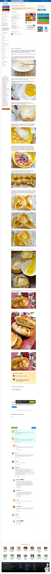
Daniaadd (29, 22)
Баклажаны (6, 77)
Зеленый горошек (4, 82)
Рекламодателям (21, 567)
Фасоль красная (4, 104)
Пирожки (16, 3)
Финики (3, 105)
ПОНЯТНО (32, 401)
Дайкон (8, 80)
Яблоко (5, 106)
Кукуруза (8, 89)
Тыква (6, 102)
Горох (5, 79)
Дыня (2, 81)
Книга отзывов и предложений (6, 3)
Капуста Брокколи (4, 84)
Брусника (3, 78)
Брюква (5, 78)
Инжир (7, 82)
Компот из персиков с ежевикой (25, 559)
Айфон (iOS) (7, 29)
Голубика (3, 79)
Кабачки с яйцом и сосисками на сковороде (18, 559)
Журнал (4, 9)
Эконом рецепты (5, 23)
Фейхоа (7, 104)
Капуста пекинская (4, 87)
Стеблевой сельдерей (4, 100)
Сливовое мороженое (25, 550)
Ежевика (5, 81)
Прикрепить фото (14, 427)
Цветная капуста (6, 105)
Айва (2, 77)
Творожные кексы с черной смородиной (46, 559)
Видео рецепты (5, 25)
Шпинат (3, 106)
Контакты (20, 566)
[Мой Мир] (45, 10)
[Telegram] (43, 10)
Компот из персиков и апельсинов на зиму (39, 551)
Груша (6, 80)
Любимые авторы (6, 8)
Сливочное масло (14, 17)
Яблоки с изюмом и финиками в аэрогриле (12, 551)
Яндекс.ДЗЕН (34, 565)
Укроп (7, 102)
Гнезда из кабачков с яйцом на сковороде (32, 559)
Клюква (6, 89)
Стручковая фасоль (4, 101)
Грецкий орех (3, 80)
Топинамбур (3, 102)
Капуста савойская (4, 88)
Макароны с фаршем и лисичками (5, 559)
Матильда (17, 467)
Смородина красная (4, 99)
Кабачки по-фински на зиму (19, 550)
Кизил (4, 89)
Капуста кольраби (4, 86)
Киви (2, 89)
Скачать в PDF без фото (42, 21)
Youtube (34, 567)
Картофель (8, 88)
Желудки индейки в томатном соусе (39, 558)
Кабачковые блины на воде (32, 550)
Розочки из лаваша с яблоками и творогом (12, 559)
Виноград (8, 78)
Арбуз (4, 77)
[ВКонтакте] (38, 10)
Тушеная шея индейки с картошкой (5, 551)
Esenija (16, 514)
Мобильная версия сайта (7, 563)
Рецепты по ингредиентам (28, 565)
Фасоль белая (5, 103)
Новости (20, 565)
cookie (20, 402)
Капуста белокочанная (4, 83)
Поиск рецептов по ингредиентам (6, 109)
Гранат (7, 79)
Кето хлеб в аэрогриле (45, 550)
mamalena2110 (18, 506)
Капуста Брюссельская (4, 85)
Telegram (34, 566)
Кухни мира (26, 567)
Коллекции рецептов (27, 566)
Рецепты (12, 3)
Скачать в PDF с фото (42, 19)
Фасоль (3, 103)
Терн (7, 101)
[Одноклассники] (40, 10)
